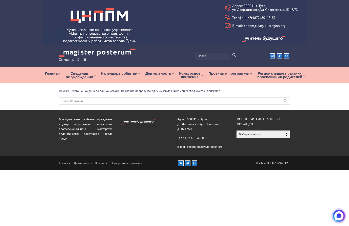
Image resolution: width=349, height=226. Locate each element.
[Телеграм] (279, 55)
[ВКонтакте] (272, 55)
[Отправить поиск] (234, 55)
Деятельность (83, 163)
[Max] (286, 55)
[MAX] (194, 163)
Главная (64, 163)
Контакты (101, 163)
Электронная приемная (126, 163)
